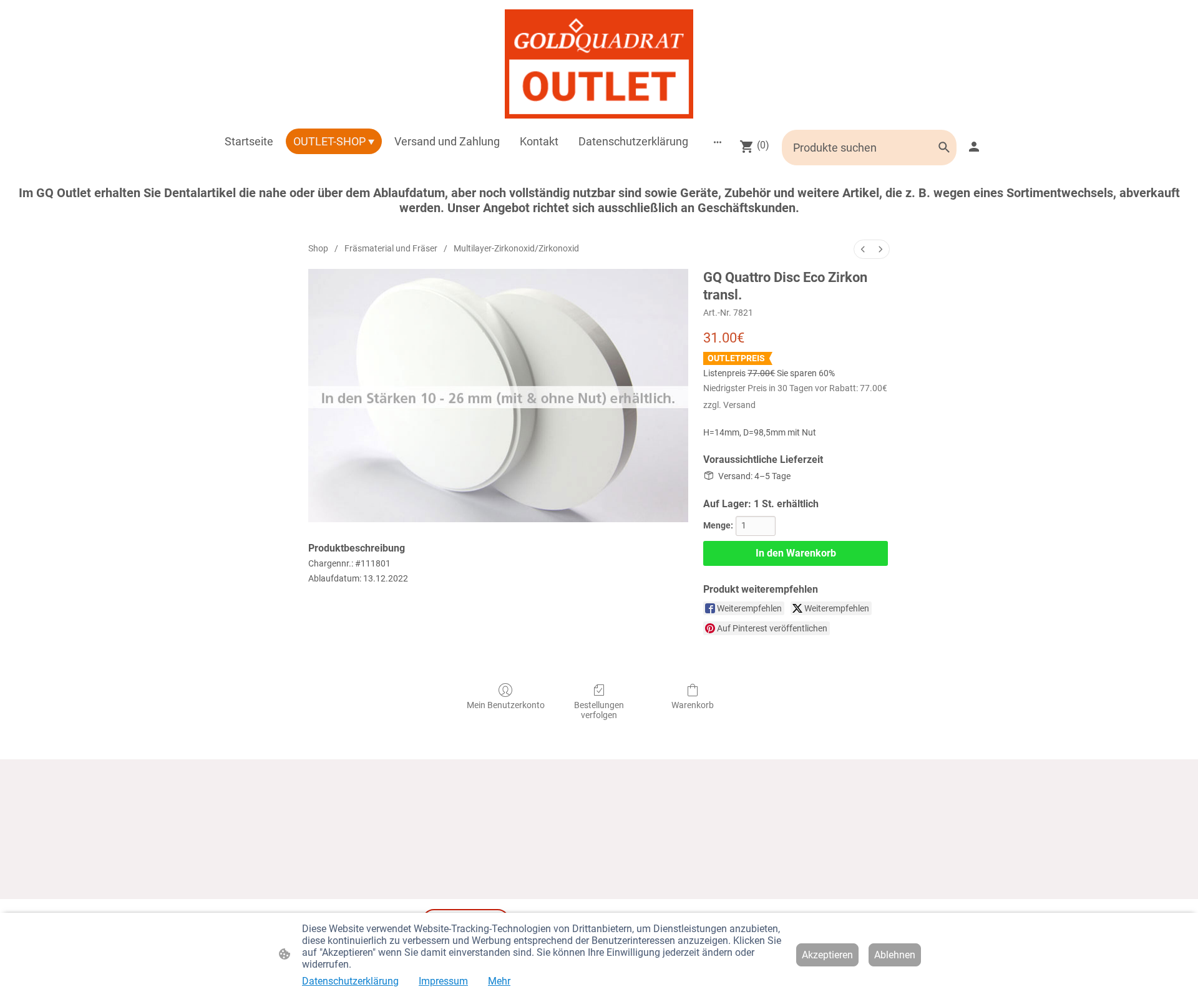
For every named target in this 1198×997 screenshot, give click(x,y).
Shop (318, 248)
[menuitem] (863, 249)
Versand (739, 405)
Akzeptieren (827, 955)
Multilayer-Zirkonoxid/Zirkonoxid (516, 248)
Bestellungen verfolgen (599, 710)
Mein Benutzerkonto (506, 705)
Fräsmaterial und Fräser (390, 248)
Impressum (443, 981)
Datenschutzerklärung (350, 981)
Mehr (499, 981)
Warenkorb (692, 705)
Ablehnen (894, 955)
